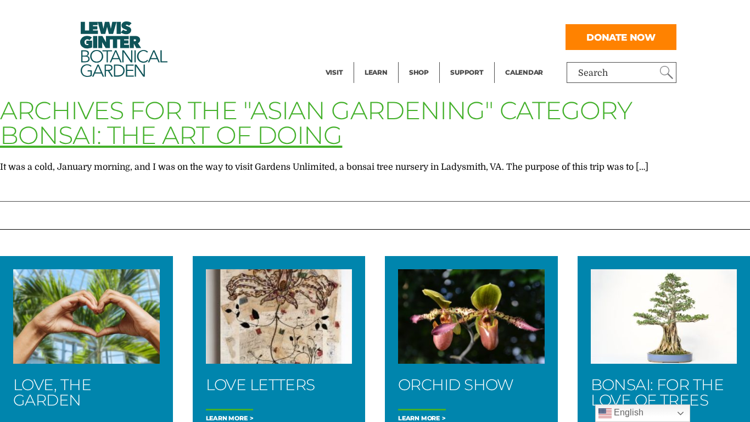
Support (466, 72)
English (627, 412)
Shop (419, 72)
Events (340, 36)
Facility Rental (356, 14)
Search (593, 73)
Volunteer (470, 58)
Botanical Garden (123, 49)
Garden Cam (390, 36)
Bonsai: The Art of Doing (171, 135)
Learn (376, 72)
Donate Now (621, 37)
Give (459, 36)
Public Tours (390, 14)
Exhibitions (349, 58)
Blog (373, 58)
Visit (334, 72)
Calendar (524, 72)
